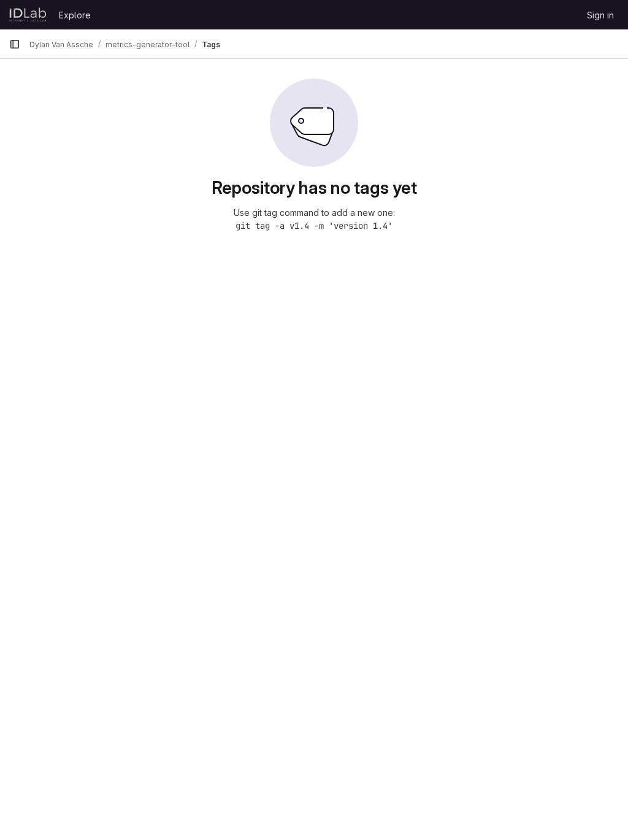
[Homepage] (28, 15)
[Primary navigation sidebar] (15, 44)
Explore (75, 15)
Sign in (600, 15)
